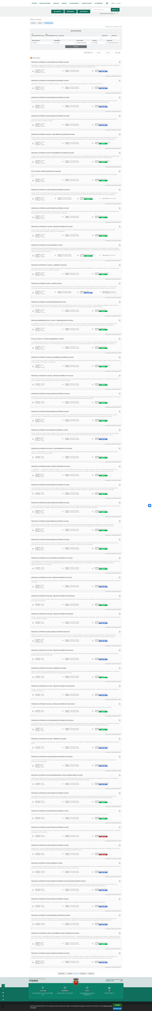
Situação (94, 40)
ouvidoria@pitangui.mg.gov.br (87, 993)
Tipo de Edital (79, 40)
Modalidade (57, 40)
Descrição (61, 35)
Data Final (114, 35)
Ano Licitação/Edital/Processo (51, 35)
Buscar (114, 9)
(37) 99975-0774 (87, 994)
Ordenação (109, 40)
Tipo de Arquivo (36, 40)
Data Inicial (105, 35)
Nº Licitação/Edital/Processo (38, 35)
